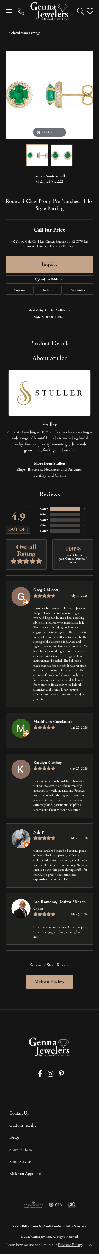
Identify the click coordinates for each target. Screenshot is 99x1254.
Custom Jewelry (23, 1125)
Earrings (40, 475)
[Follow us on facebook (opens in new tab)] (40, 1073)
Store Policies (20, 1149)
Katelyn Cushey (47, 763)
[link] (21, 11)
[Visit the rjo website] (72, 1205)
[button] (80, 11)
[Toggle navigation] (9, 11)
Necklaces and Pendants (63, 469)
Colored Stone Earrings (24, 33)
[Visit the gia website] (55, 1205)
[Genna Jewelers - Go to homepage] (49, 1047)
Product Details (50, 343)
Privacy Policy (20, 1226)
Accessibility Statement (72, 1226)
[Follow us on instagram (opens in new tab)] (50, 1073)
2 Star (44, 525)
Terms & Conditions (43, 1226)
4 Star (44, 514)
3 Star (44, 520)
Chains (60, 475)
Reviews (49, 494)
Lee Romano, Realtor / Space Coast (59, 905)
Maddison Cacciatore (52, 722)
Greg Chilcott (45, 590)
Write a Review (49, 981)
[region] (50, 95)
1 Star (44, 531)
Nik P (38, 832)
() (84, 509)
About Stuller (49, 358)
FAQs (14, 1137)
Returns (48, 290)
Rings (21, 469)
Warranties (78, 290)
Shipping (19, 290)
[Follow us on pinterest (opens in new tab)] (61, 1073)
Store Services (20, 1162)
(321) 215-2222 (49, 181)
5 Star (44, 509)
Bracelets (35, 469)
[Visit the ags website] (33, 1205)
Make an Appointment (28, 1174)
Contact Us (19, 1113)
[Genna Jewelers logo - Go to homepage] (49, 11)
